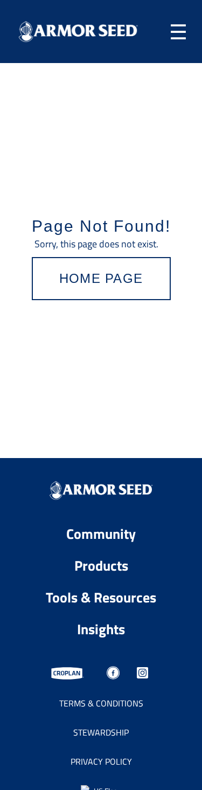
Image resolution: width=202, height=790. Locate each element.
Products (101, 565)
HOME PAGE (101, 278)
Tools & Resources (101, 597)
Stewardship (101, 732)
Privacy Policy (101, 761)
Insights (101, 629)
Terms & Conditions (101, 703)
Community (101, 533)
